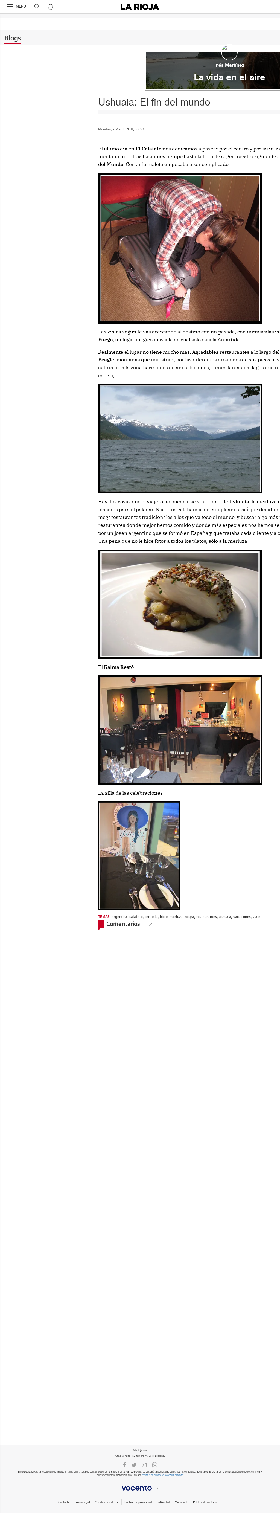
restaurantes (206, 917)
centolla (151, 917)
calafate (136, 917)
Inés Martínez (229, 65)
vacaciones (242, 917)
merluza (176, 917)
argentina (119, 917)
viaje (256, 917)
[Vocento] (140, 1488)
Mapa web (181, 1502)
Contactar (64, 1502)
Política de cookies (205, 1502)
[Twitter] (134, 1464)
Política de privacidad (137, 1502)
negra (189, 917)
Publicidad (163, 1502)
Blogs (12, 38)
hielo (164, 917)
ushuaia (225, 917)
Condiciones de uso (107, 1502)
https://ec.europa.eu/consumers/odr (162, 1475)
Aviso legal (83, 1502)
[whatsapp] (155, 1464)
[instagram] (144, 1464)
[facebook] (124, 1464)
